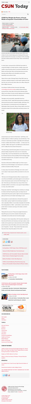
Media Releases (23, 288)
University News (19, 279)
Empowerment (13, 232)
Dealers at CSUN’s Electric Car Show (10, 354)
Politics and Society (10, 28)
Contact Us (20, 391)
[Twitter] (6, 242)
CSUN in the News (7, 345)
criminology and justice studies (8, 89)
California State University (7, 399)
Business (3, 328)
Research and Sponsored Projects (18, 290)
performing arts (17, 300)
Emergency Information (6, 401)
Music (24, 298)
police (22, 232)
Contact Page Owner (6, 395)
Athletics (3, 327)
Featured (18, 232)
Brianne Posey (7, 232)
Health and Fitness (6, 337)
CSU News (4, 319)
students (24, 300)
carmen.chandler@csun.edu (8, 25)
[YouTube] (12, 242)
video (8, 234)
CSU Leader (4, 317)
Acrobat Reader (5, 398)
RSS (9, 11)
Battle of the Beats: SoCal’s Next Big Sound (18, 294)
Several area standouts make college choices (12, 367)
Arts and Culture (13, 298)
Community (22, 27)
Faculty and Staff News (7, 335)
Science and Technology (7, 342)
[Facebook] (9, 242)
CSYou (3, 318)
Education (10, 288)
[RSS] (4, 242)
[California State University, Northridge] (15, 8)
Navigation (26, 8)
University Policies (5, 396)
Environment (16, 288)
